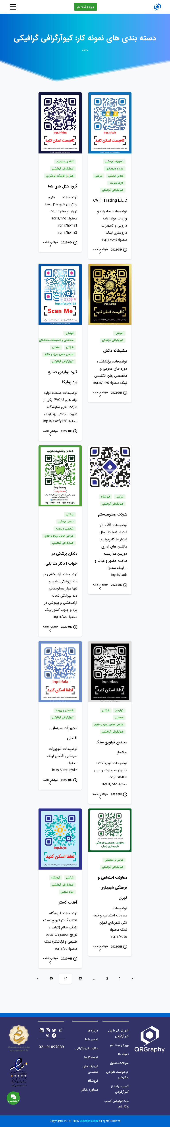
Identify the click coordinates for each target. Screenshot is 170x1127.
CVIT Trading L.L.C (110, 200)
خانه (85, 50)
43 (80, 978)
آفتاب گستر (68, 902)
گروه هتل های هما (62, 186)
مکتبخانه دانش (115, 351)
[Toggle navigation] (13, 7)
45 (51, 978)
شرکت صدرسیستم (112, 514)
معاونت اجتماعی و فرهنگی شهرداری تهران (112, 887)
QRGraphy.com (89, 1121)
